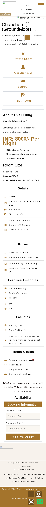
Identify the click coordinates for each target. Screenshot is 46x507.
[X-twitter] (31, 502)
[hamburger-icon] (41, 4)
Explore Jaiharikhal (28, 11)
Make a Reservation (18, 14)
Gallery (29, 26)
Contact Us (30, 30)
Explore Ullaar (32, 18)
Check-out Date (14, 423)
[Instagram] (38, 494)
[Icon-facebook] (31, 494)
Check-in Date (13, 410)
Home (27, 5)
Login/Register (6, 14)
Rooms (28, 22)
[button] (2, 18)
